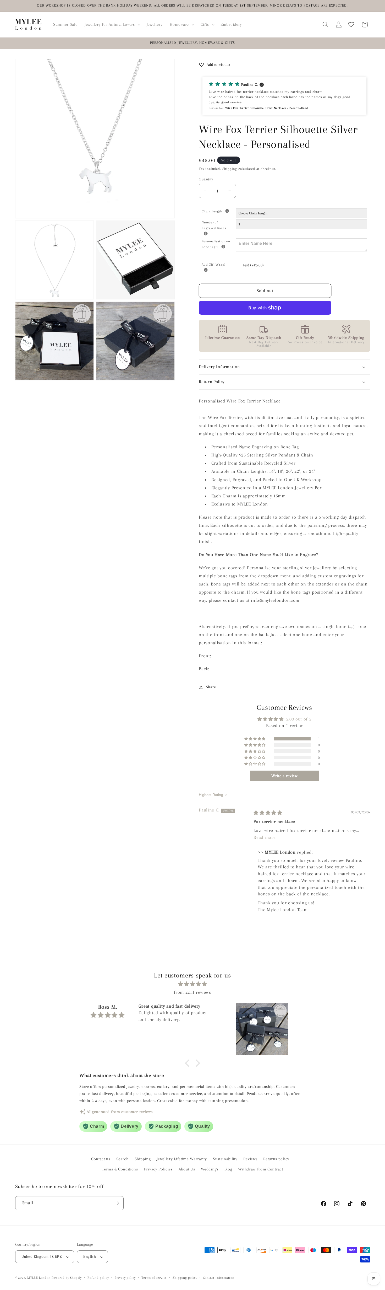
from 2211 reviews (192, 992)
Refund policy (98, 1278)
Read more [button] (265, 837)
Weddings (209, 1169)
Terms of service (154, 1278)
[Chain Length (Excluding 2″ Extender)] (227, 211)
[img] (268, 812)
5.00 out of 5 (298, 719)
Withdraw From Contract (260, 1169)
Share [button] (211, 687)
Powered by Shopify (67, 1278)
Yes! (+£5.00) (253, 265)
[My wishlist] (351, 24)
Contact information (218, 1278)
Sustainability (225, 1159)
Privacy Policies (158, 1169)
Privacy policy (125, 1278)
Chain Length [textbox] (219, 210)
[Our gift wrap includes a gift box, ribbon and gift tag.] (206, 270)
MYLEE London (39, 1278)
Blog (228, 1169)
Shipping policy (185, 1278)
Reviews (250, 1159)
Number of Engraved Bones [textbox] (219, 224)
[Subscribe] (116, 1203)
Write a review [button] (284, 775)
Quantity (206, 179)
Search (122, 1159)
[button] (112, 24)
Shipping (229, 169)
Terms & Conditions (120, 1169)
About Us (187, 1169)
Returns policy (276, 1159)
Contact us (100, 1159)
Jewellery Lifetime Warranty (182, 1159)
